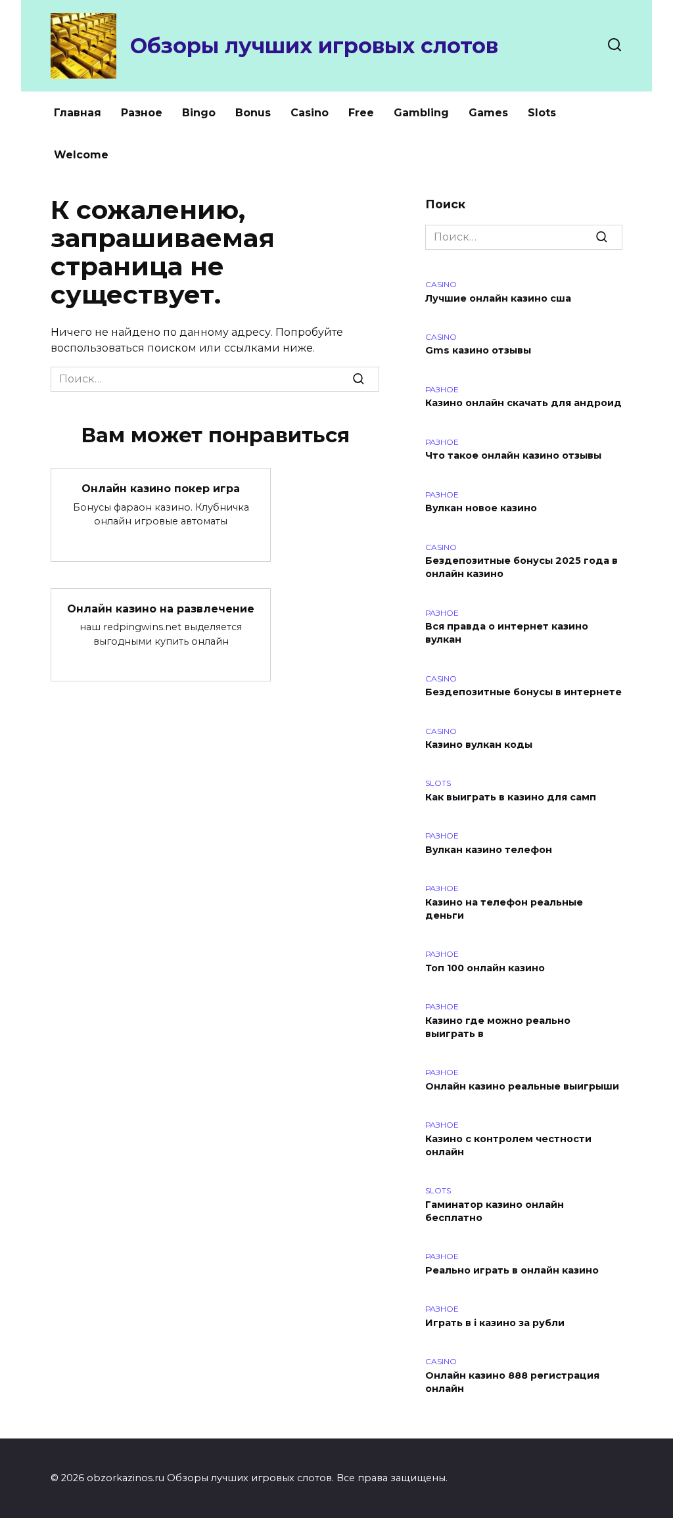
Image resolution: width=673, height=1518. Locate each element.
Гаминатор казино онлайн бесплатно (494, 1211)
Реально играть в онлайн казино (512, 1270)
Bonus (253, 112)
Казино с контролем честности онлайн (508, 1145)
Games (488, 112)
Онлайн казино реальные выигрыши (522, 1086)
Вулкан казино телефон (488, 850)
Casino (309, 112)
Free (361, 112)
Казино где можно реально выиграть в (497, 1027)
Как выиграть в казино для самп (510, 797)
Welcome (81, 155)
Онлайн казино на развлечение (160, 609)
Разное (141, 112)
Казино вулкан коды (478, 745)
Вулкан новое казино (481, 509)
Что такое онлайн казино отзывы (513, 456)
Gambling (421, 112)
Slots (542, 112)
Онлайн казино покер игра (160, 488)
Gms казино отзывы (478, 351)
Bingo (199, 112)
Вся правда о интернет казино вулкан (506, 633)
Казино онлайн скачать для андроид (523, 403)
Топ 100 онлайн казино (485, 968)
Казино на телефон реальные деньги (504, 908)
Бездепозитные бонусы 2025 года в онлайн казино (521, 567)
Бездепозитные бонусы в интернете (523, 693)
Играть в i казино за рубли (495, 1323)
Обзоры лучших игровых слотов (314, 45)
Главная (77, 112)
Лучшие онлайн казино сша (498, 298)
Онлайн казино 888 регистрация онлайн (512, 1381)
